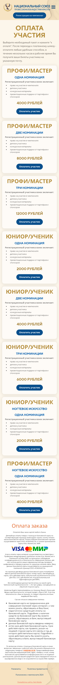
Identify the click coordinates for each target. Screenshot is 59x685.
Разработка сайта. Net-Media (29, 682)
